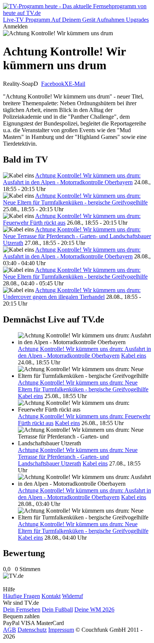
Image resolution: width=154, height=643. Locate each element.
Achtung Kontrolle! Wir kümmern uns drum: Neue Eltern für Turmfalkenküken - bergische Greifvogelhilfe (75, 199)
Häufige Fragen (21, 596)
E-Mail (77, 84)
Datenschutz (32, 630)
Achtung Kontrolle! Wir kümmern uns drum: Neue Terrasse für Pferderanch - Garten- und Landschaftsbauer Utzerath (77, 236)
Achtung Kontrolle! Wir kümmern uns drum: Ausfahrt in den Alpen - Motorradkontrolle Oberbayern (72, 178)
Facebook (52, 84)
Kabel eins (133, 355)
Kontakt (51, 596)
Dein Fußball (57, 609)
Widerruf (72, 596)
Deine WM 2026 (94, 609)
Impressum (61, 630)
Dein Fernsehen (21, 609)
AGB (9, 630)
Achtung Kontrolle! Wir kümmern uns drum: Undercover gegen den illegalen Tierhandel (72, 293)
